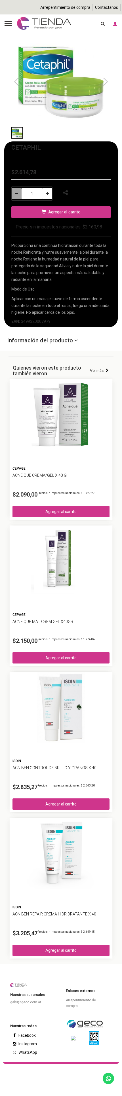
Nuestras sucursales (27, 995)
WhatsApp (27, 1052)
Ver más (97, 371)
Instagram (27, 1044)
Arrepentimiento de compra (65, 7)
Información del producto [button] (40, 340)
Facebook (27, 1035)
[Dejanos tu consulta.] (108, 1078)
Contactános (106, 7)
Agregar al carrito (63, 212)
